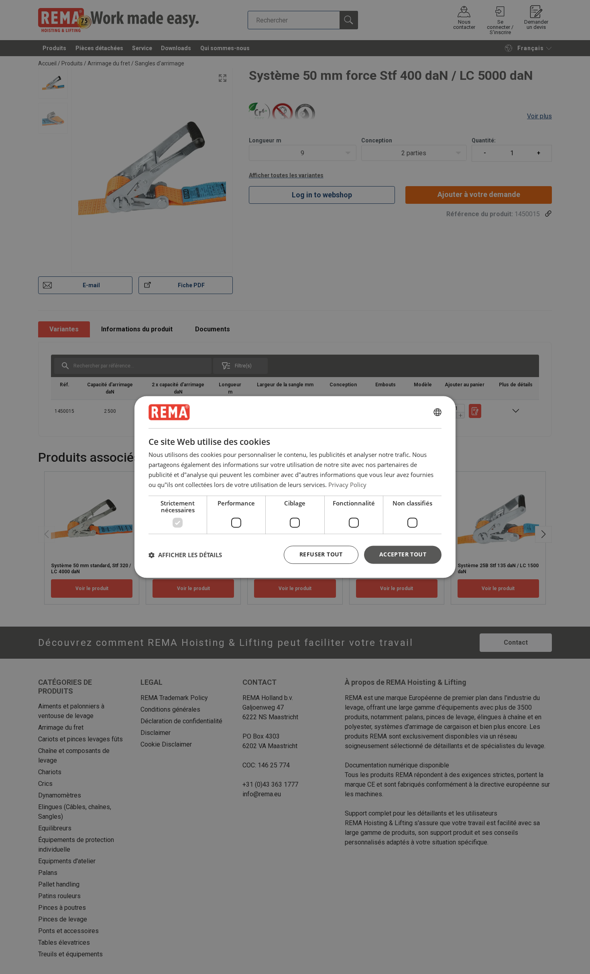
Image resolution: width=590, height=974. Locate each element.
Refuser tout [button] (321, 554)
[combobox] (437, 412)
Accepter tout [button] (402, 554)
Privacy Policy (347, 485)
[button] (185, 554)
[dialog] (295, 487)
